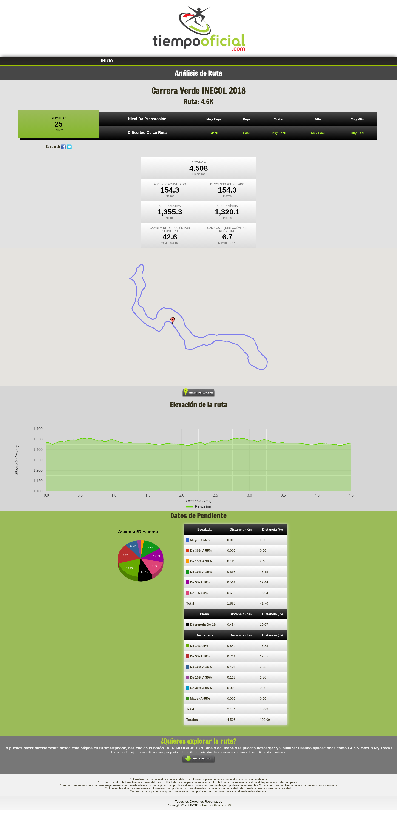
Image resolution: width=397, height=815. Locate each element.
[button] (172, 320)
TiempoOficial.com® (216, 805)
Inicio (107, 61)
